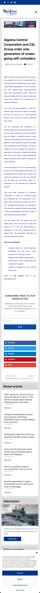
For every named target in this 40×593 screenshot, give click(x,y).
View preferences (20, 585)
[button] (37, 552)
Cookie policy (20, 590)
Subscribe (12, 539)
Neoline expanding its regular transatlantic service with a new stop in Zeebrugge (18, 484)
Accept (20, 573)
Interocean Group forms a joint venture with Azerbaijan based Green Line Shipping (18, 451)
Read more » (8, 408)
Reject (20, 579)
